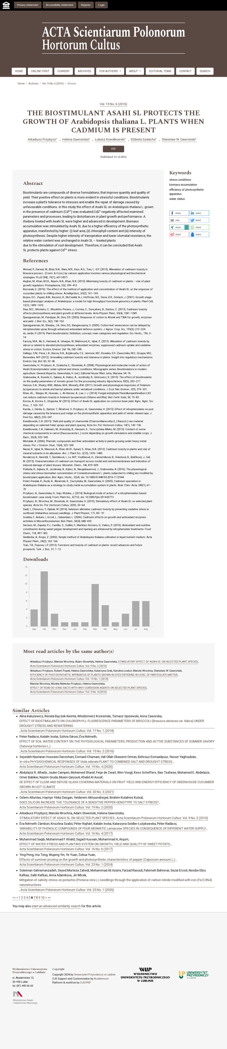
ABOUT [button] (134, 71)
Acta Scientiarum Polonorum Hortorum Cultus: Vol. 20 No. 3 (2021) (67, 792)
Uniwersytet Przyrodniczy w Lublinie (94, 974)
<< (14, 897)
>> (49, 897)
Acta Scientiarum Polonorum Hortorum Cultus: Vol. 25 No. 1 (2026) (67, 890)
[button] (179, 213)
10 (43, 897)
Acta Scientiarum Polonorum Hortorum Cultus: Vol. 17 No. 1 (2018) (67, 731)
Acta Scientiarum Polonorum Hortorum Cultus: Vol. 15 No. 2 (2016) (67, 751)
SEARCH (205, 71)
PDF (113, 148)
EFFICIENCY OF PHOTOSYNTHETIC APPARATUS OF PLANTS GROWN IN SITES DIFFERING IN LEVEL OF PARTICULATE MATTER (104, 674)
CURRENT (63, 71)
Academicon (101, 978)
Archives (33, 83)
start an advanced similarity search (56, 906)
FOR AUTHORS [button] (109, 71)
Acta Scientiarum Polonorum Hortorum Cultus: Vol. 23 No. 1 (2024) (66, 864)
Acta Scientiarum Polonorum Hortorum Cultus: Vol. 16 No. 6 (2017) (66, 849)
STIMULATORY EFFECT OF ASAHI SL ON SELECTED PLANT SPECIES (158, 661)
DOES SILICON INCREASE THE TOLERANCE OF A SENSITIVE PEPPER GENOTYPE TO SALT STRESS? (89, 802)
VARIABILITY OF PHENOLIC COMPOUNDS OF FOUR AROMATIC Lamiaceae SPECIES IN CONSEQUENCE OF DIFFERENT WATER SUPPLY (113, 828)
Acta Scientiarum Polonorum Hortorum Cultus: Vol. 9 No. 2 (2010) (68, 666)
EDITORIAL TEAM (160, 71)
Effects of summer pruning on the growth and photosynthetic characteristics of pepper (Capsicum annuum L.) (97, 859)
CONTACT (185, 71)
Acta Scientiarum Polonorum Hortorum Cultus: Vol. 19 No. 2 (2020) (66, 807)
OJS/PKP (85, 982)
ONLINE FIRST (40, 71)
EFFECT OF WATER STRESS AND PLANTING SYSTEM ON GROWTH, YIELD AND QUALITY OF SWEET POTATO (95, 844)
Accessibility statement (59, 5)
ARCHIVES (84, 71)
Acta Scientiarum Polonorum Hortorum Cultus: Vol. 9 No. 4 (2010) (68, 691)
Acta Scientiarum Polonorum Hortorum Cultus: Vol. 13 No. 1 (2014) (69, 678)
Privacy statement (27, 5)
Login (101, 5)
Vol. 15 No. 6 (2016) (53, 83)
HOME (19, 71)
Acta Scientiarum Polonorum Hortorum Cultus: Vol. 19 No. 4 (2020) (66, 766)
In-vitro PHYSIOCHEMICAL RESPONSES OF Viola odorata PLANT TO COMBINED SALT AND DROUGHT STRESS (96, 761)
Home (21, 83)
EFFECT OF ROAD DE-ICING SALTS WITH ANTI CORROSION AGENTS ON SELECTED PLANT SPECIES (88, 687)
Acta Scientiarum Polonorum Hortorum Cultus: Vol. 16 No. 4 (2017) (66, 833)
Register (86, 5)
